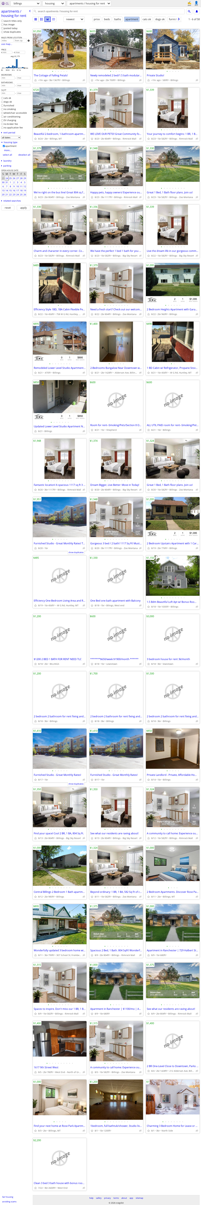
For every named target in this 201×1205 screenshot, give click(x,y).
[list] (36, 19)
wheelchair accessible (15, 112)
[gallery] (48, 19)
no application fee (13, 127)
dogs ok (8, 101)
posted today (10, 28)
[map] (54, 19)
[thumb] (42, 19)
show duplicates (12, 31)
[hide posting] (84, 80)
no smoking (10, 109)
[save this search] (197, 11)
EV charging (10, 120)
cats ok (7, 98)
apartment (10, 146)
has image (9, 24)
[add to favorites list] (35, 80)
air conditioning (12, 116)
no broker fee (11, 123)
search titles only (13, 20)
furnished (9, 105)
